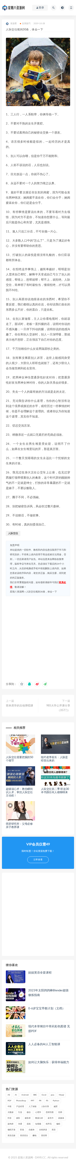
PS (47, 1101)
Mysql (61, 1095)
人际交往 (13, 533)
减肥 (55, 1106)
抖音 (9, 1118)
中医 (9, 1106)
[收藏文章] (22, 684)
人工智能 (32, 1106)
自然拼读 (43, 1130)
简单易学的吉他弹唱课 (19, 705)
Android (25, 1095)
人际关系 (45, 1106)
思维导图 (50, 1112)
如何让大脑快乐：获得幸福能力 (48, 1062)
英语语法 (24, 1136)
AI (16, 1095)
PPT (32, 1101)
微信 (29, 1112)
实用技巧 (26, 23)
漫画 (29, 1124)
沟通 (20, 1124)
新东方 (51, 1118)
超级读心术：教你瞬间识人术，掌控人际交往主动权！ (19, 792)
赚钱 (34, 1136)
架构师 (10, 1124)
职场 (22, 1130)
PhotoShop (21, 1101)
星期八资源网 (17, 592)
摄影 (18, 1118)
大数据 (10, 1112)
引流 (20, 1112)
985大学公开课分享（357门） (58, 708)
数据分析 (39, 1118)
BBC (35, 1095)
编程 (58, 1124)
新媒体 (61, 1118)
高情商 (44, 1136)
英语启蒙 (11, 1136)
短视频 (38, 1124)
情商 (60, 1112)
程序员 (49, 1124)
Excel (44, 1095)
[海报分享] (45, 684)
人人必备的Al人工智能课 (44, 1044)
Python (56, 1101)
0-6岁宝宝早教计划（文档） (46, 1008)
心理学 (38, 1112)
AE (9, 1095)
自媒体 (31, 1130)
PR (40, 1101)
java (52, 1095)
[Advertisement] (38, 637)
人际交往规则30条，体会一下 (41, 592)
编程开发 (11, 1130)
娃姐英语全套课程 (40, 972)
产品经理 (20, 1106)
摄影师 (28, 1118)
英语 (54, 1130)
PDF (9, 1101)
